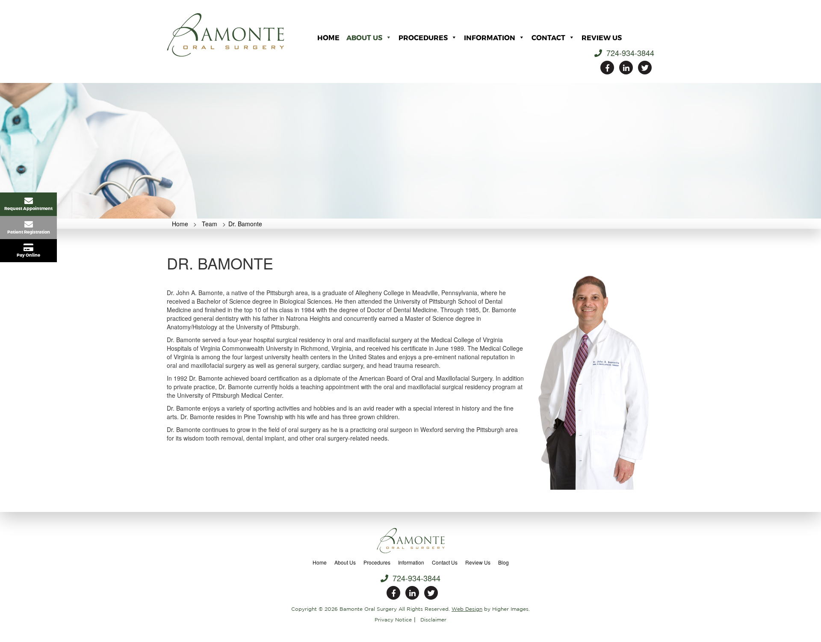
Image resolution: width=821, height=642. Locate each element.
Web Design (467, 609)
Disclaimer (433, 619)
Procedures (423, 37)
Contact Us (445, 562)
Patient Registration (28, 231)
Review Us (602, 37)
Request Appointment (28, 208)
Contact (548, 37)
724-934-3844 (629, 52)
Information (489, 37)
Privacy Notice (393, 619)
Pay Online (28, 254)
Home (328, 37)
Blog (503, 562)
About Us (364, 37)
